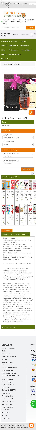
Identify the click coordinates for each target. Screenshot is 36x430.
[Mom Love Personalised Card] (26, 185)
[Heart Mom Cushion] (30, 209)
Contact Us (5, 418)
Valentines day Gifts (8, 401)
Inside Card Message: (11, 160)
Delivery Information (8, 348)
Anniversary (24, 34)
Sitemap (4, 359)
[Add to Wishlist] (32, 173)
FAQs (4, 351)
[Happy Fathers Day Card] (8, 185)
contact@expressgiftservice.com (23, 427)
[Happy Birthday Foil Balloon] (8, 209)
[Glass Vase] (25, 209)
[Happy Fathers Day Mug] (3, 185)
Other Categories (13, 54)
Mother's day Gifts (8, 399)
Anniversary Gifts (7, 407)
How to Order (6, 387)
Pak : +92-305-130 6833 (5, 22)
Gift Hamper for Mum (14, 64)
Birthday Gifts (6, 393)
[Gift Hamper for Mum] (31, 112)
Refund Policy (6, 382)
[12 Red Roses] (17, 209)
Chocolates (12, 45)
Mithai (3, 50)
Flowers (23, 41)
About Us (5, 416)
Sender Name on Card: (11, 153)
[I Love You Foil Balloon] (3, 209)
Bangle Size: (7, 135)
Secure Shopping (7, 379)
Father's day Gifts (7, 396)
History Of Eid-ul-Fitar (9, 373)
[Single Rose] (12, 209)
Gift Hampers (24, 45)
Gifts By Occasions (7, 59)
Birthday (15, 34)
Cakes (3, 45)
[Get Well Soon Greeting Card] (22, 185)
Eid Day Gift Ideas (7, 370)
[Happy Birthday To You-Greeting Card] (17, 185)
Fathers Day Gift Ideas (9, 365)
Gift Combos (26, 50)
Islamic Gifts (6, 410)
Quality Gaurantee (8, 384)
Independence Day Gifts (9, 41)
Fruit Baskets (13, 50)
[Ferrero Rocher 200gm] (21, 209)
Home (5, 64)
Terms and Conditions (9, 356)
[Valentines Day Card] (12, 185)
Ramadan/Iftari (7, 404)
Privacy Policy (6, 354)
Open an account (7, 362)
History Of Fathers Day (9, 367)
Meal (2, 54)
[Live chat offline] (31, 425)
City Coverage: (8, 141)
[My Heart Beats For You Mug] (30, 185)
